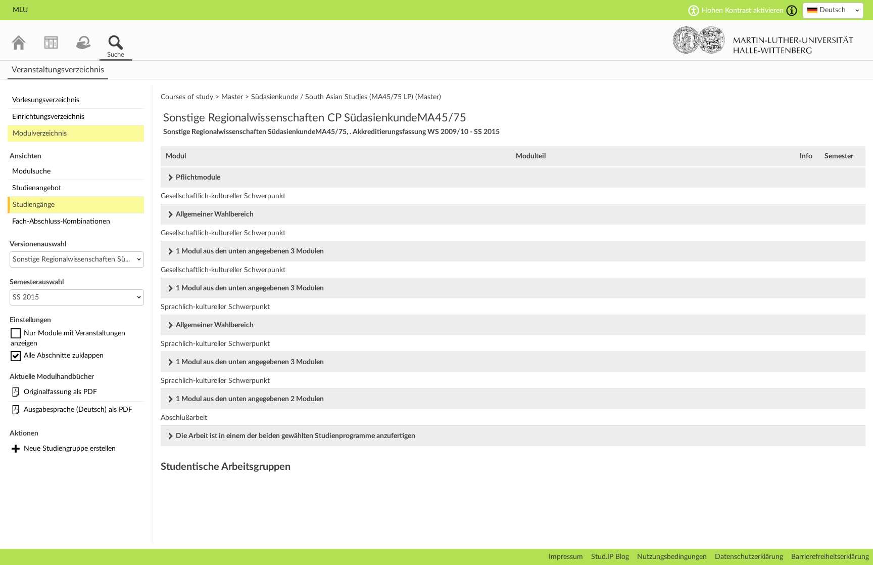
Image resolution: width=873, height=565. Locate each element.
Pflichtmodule (198, 177)
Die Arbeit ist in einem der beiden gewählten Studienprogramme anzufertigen (295, 436)
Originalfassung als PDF (60, 392)
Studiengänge (34, 204)
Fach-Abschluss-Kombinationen (61, 221)
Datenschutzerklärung (749, 556)
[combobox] (833, 11)
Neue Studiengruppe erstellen (70, 448)
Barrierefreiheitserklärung (830, 556)
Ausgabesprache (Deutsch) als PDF (78, 409)
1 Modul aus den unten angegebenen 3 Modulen (250, 251)
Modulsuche (31, 171)
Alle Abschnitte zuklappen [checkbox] (64, 355)
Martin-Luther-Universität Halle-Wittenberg (763, 40)
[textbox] (833, 10)
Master (232, 97)
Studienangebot (36, 188)
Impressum (566, 556)
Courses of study (187, 97)
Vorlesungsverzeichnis (45, 100)
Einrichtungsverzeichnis (48, 116)
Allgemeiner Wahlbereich (215, 214)
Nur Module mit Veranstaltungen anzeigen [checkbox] (68, 338)
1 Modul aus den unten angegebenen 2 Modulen (250, 399)
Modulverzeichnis (40, 133)
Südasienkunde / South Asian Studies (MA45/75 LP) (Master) (346, 97)
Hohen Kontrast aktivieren (743, 10)
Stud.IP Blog (610, 556)
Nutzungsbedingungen (672, 556)
